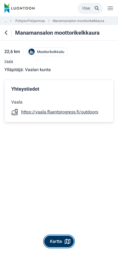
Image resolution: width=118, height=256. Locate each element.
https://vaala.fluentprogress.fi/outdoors (59, 112)
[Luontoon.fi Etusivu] (19, 8)
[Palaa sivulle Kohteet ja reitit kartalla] (6, 32)
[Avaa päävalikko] (110, 8)
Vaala (8, 61)
